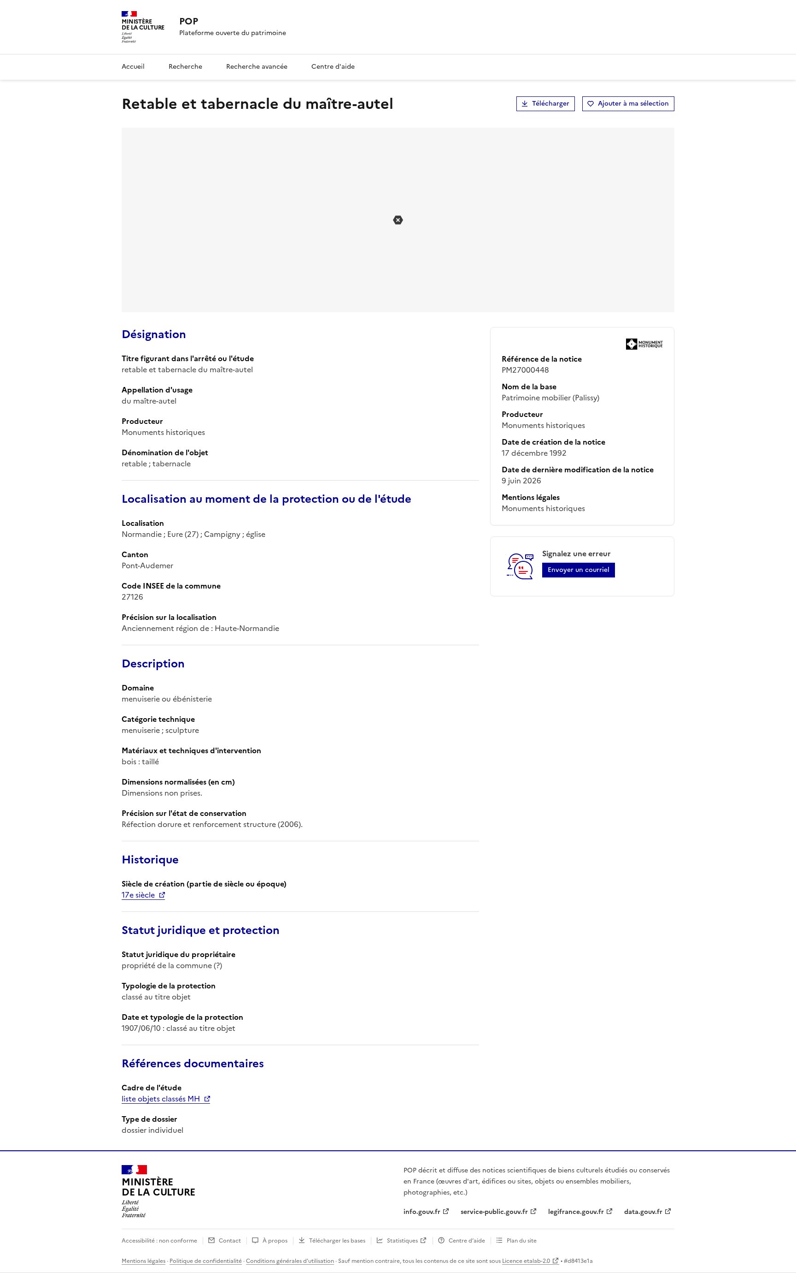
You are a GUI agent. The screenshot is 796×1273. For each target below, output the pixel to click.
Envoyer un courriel (578, 570)
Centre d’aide (467, 1241)
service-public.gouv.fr (494, 1212)
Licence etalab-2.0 (526, 1261)
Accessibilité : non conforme (159, 1241)
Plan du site (522, 1241)
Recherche (185, 66)
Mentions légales (143, 1261)
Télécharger (550, 103)
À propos (275, 1241)
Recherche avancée (256, 66)
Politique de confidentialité (206, 1261)
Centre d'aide (333, 66)
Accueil (133, 66)
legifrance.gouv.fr (576, 1212)
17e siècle (138, 894)
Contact (230, 1241)
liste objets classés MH (161, 1098)
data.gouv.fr (643, 1212)
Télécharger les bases (337, 1241)
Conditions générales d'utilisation (290, 1261)
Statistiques (402, 1241)
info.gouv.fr (422, 1212)
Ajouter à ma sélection (633, 103)
